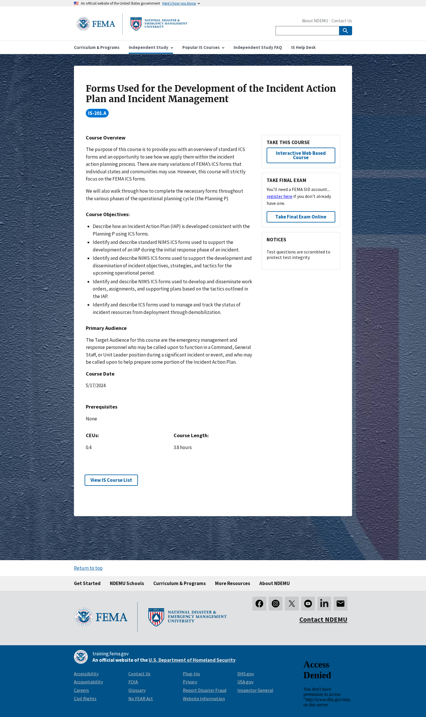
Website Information (204, 698)
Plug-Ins (191, 673)
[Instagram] (276, 604)
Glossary (136, 690)
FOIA (133, 682)
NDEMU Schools (127, 583)
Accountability (88, 682)
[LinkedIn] (324, 604)
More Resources (232, 583)
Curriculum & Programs (179, 583)
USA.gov (245, 682)
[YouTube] (308, 604)
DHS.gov (245, 673)
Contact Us (342, 21)
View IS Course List (111, 480)
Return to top (88, 568)
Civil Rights (85, 698)
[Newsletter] (340, 604)
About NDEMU (315, 21)
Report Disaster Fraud (204, 690)
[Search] (345, 30)
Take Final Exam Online (300, 217)
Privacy (190, 682)
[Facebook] (259, 604)
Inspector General (255, 690)
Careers (81, 690)
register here (279, 196)
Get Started (87, 583)
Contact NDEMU (323, 619)
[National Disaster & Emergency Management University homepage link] (132, 33)
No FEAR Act (140, 698)
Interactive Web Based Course (301, 155)
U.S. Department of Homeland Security (192, 660)
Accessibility (86, 673)
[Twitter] (292, 604)
